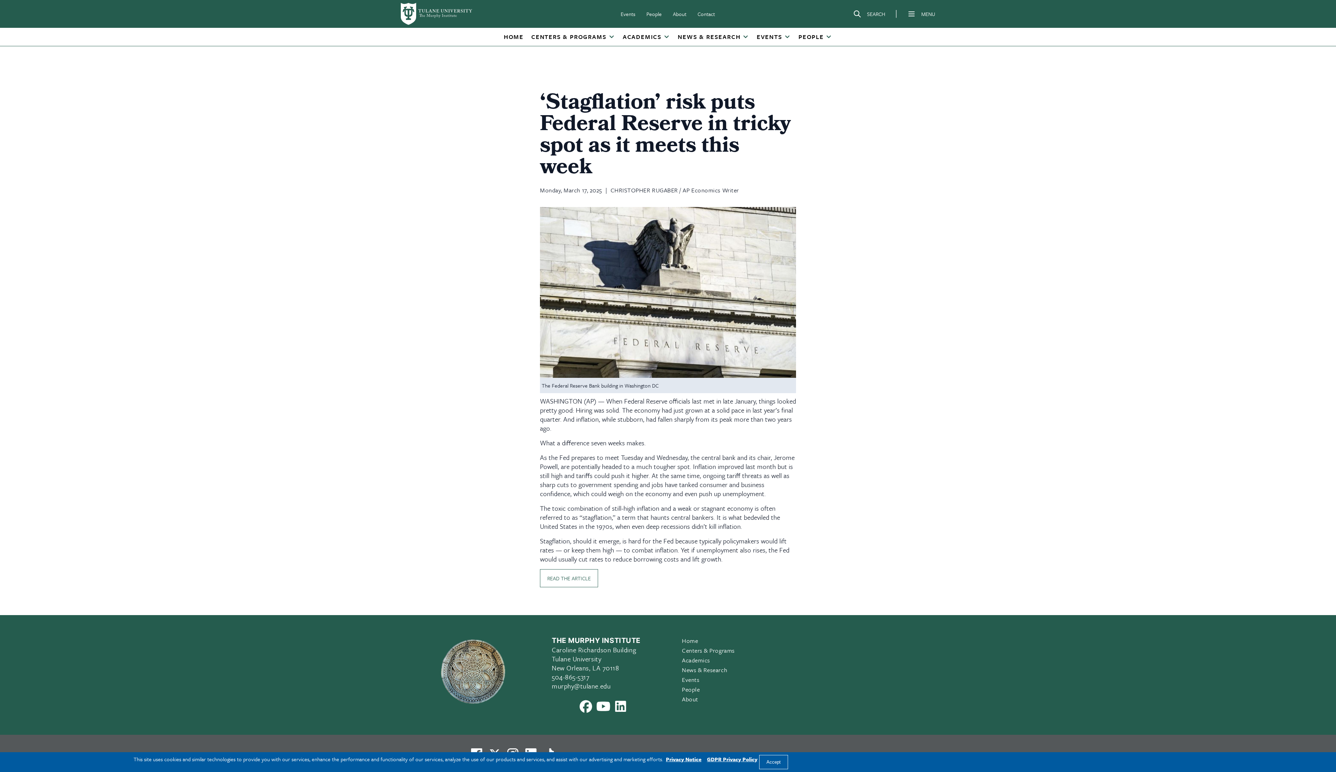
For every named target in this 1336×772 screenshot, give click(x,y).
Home (514, 36)
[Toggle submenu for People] (828, 37)
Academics (642, 36)
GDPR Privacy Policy (732, 759)
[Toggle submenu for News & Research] (745, 37)
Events (628, 14)
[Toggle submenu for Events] (787, 37)
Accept (773, 762)
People (654, 14)
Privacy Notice (683, 759)
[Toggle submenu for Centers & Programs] (611, 37)
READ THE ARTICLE (569, 578)
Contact (706, 14)
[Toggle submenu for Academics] (666, 37)
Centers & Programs (568, 36)
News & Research (709, 36)
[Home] (437, 14)
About (679, 14)
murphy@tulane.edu (581, 686)
